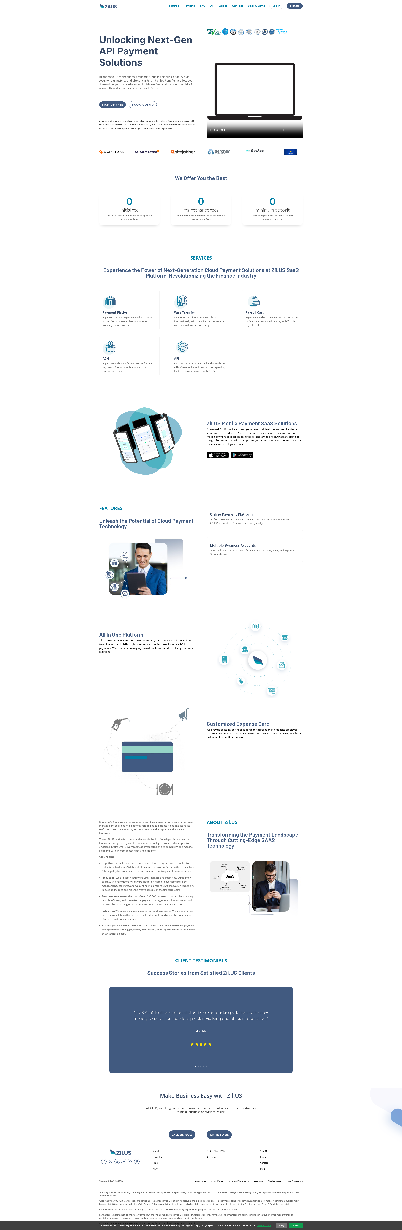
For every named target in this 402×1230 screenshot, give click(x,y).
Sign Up (295, 6)
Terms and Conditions (238, 1180)
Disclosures (200, 1180)
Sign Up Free (112, 104)
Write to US (219, 1135)
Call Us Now (182, 1135)
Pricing (190, 6)
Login (263, 1156)
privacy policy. (264, 1225)
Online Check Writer (216, 1151)
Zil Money (211, 1156)
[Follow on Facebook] (104, 1161)
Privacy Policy (216, 1180)
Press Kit (157, 1156)
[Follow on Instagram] (117, 1161)
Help (155, 1162)
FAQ (202, 6)
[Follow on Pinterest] (137, 1161)
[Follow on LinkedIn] (123, 1161)
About (223, 6)
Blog (262, 1168)
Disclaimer (259, 1180)
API (212, 6)
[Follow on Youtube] (130, 1161)
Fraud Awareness (294, 1180)
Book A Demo (256, 6)
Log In (276, 6)
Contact (237, 6)
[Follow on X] (110, 1161)
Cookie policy (274, 1180)
